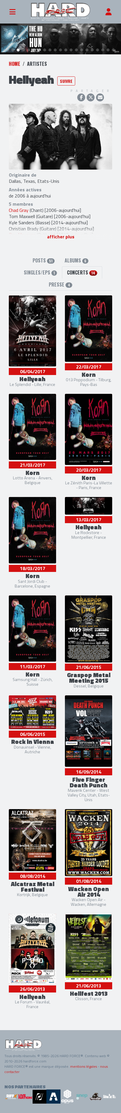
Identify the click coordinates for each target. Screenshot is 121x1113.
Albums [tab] (75, 260)
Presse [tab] (59, 284)
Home (14, 63)
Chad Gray (18, 210)
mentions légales (83, 1066)
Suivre (66, 81)
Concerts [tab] (81, 272)
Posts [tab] (43, 260)
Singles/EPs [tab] (39, 272)
